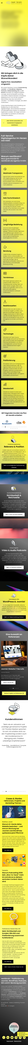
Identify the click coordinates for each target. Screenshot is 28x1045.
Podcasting (5, 870)
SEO (19, 928)
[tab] (10, 428)
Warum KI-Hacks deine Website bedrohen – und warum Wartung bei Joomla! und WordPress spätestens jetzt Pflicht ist (12, 828)
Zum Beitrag (7, 850)
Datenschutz (17, 1041)
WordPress (5, 821)
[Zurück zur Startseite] (14, 3)
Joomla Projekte (12, 993)
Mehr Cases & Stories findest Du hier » (14, 968)
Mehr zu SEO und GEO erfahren (14, 514)
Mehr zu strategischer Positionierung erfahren (14, 466)
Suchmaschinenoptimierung (15, 994)
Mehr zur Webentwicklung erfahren (14, 617)
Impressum (10, 1041)
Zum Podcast (7, 682)
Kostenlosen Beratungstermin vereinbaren (23, 1034)
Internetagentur (7, 990)
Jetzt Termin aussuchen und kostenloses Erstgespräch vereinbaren (15, 123)
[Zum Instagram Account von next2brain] (16, 1037)
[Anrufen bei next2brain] (24, 1037)
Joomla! (10, 821)
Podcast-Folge (14, 928)
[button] (2, 3)
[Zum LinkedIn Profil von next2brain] (7, 1037)
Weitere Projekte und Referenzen (13, 693)
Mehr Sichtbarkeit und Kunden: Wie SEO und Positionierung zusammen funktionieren (13, 934)
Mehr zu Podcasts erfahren (14, 567)
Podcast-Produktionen (15, 996)
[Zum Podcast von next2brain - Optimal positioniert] (3, 1037)
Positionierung (6, 928)
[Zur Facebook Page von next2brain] (20, 1037)
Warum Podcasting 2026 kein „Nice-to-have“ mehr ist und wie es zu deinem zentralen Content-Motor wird (13, 877)
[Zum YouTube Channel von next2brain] (11, 1037)
